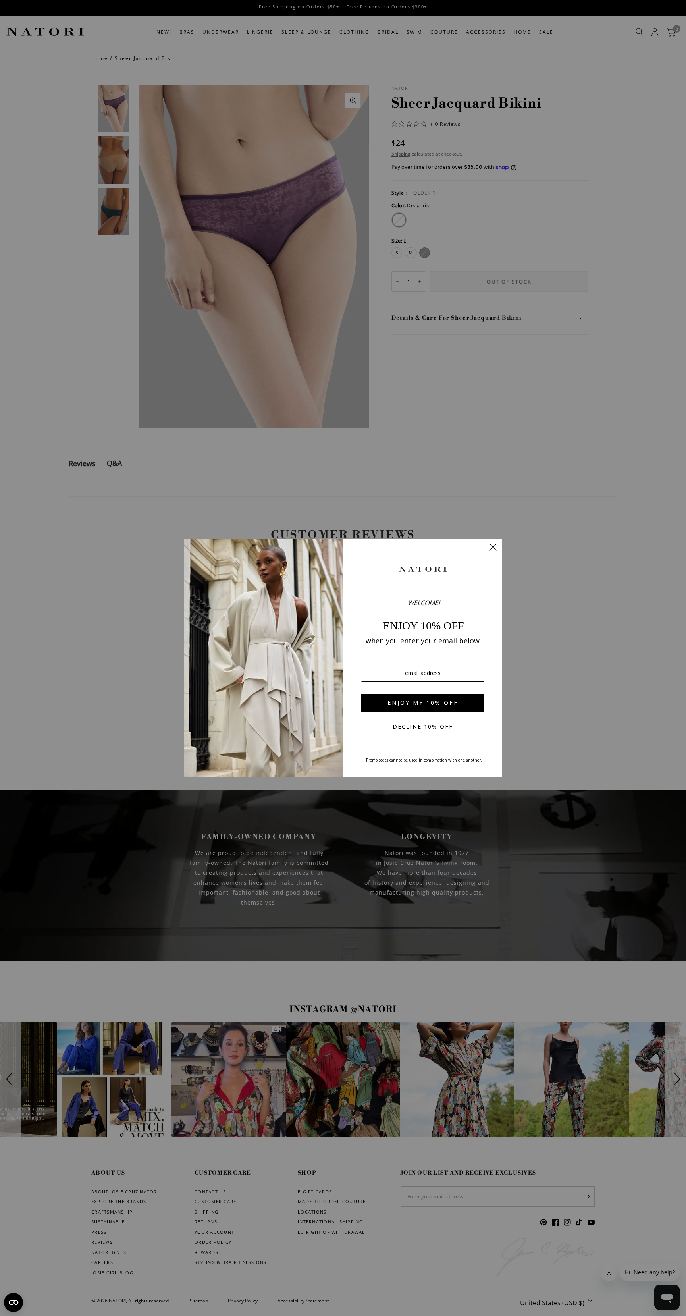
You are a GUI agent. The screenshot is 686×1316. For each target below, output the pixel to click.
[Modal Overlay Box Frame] (343, 658)
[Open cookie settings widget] (13, 1302)
